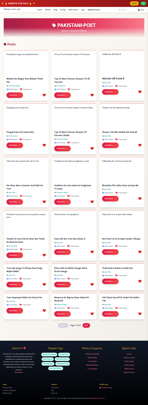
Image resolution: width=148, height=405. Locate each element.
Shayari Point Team (98, 398)
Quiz (83, 9)
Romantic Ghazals (92, 354)
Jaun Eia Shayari (56, 368)
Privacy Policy (7, 387)
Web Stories (73, 9)
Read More (14, 95)
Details (134, 3)
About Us (54, 393)
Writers (48, 9)
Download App (107, 388)
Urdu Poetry (47, 359)
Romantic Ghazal (49, 354)
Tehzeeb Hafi (48, 363)
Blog (55, 9)
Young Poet (64, 354)
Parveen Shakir (14, 85)
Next (86, 325)
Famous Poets (129, 357)
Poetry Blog (129, 361)
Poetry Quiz (129, 365)
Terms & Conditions (9, 390)
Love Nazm (92, 361)
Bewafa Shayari (92, 365)
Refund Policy (7, 393)
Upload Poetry (129, 372)
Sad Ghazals (92, 357)
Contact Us (55, 387)
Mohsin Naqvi (62, 304)
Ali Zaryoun (61, 85)
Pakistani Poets (62, 359)
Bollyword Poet (62, 363)
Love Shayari (92, 368)
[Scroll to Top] (143, 400)
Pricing (63, 9)
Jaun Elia (107, 82)
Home (39, 9)
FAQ (52, 390)
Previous (63, 325)
